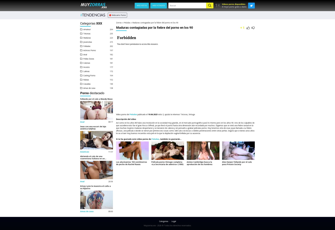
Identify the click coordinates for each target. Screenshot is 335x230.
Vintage (192, 114)
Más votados (158, 5)
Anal (85, 54)
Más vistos (142, 5)
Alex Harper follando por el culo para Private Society (237, 163)
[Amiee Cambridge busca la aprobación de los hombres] (203, 150)
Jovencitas (87, 42)
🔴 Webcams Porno (117, 15)
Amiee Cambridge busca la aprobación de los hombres (199, 163)
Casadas (87, 84)
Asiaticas (84, 151)
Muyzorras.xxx (150, 225)
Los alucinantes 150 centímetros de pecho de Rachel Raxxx (131, 163)
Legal (173, 221)
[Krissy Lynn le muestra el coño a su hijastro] (96, 200)
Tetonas (86, 33)
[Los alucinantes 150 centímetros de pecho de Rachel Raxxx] (132, 150)
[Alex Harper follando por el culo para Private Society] (238, 150)
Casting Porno (89, 75)
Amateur (87, 29)
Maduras (87, 38)
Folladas (86, 46)
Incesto (86, 67)
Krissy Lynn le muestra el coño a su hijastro (95, 187)
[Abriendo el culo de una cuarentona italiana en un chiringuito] (96, 170)
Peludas (127, 22)
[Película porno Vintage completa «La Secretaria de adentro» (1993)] (167, 150)
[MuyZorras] (93, 5)
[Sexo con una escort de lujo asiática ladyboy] (96, 140)
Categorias (163, 221)
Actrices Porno (89, 50)
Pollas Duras (88, 59)
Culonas (86, 63)
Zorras (119, 22)
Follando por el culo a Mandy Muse (96, 99)
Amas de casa (89, 88)
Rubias (86, 79)
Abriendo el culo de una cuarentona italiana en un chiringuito (92, 157)
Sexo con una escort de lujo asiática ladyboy (93, 127)
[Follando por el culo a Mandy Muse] (96, 110)
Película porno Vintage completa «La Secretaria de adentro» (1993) (167, 163)
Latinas (86, 71)
